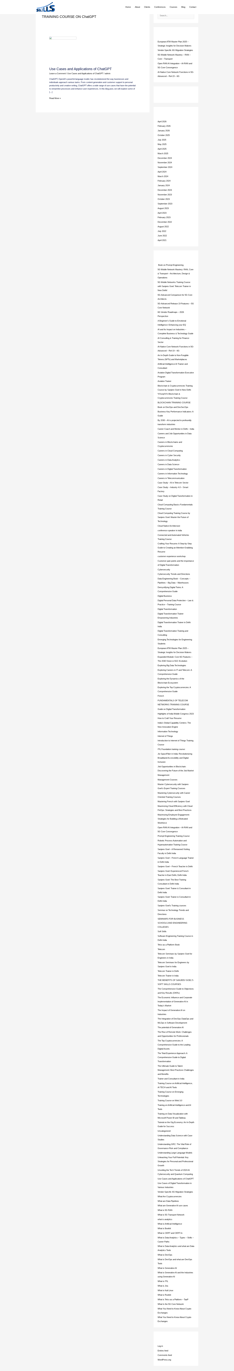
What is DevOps (165, 1255)
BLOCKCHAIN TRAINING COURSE (174, 402)
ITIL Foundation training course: (171, 749)
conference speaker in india (170, 530)
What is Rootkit (164, 1295)
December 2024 (165, 158)
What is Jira (163, 1286)
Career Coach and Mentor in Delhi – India (176, 429)
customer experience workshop (172, 556)
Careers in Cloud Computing (170, 451)
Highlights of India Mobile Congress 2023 (176, 714)
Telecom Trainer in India (168, 976)
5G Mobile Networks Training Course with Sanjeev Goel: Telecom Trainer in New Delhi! (174, 286)
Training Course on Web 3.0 (170, 1100)
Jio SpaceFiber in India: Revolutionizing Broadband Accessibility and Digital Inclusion (175, 758)
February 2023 (164, 217)
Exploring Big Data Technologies (172, 665)
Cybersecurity (164, 569)
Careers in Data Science (168, 464)
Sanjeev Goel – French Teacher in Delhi (175, 866)
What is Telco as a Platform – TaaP (173, 1299)
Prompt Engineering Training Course (174, 836)
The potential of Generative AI (171, 1027)
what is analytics (165, 1219)
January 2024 (164, 185)
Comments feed (165, 1355)
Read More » (55, 98)
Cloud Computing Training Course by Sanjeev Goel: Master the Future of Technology (174, 517)
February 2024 (164, 181)
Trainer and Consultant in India (171, 1079)
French (161, 696)
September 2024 (165, 167)
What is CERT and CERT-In (170, 1233)
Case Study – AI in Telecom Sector (173, 483)
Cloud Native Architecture (169, 526)
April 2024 (162, 172)
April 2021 (162, 240)
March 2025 (163, 153)
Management (163, 775)
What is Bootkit (164, 1228)
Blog (183, 7)
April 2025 (162, 149)
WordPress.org (164, 1360)
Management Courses (167, 779)
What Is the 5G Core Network (171, 1304)
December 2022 (165, 222)
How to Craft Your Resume (169, 718)
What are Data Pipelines (168, 1201)
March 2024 (163, 176)
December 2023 (165, 190)
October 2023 (164, 199)
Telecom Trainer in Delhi (168, 971)
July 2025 (162, 140)
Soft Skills (162, 931)
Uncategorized (164, 1131)
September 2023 (165, 204)
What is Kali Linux (165, 1290)
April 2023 (162, 213)
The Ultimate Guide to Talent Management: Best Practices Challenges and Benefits (176, 1070)
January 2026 (164, 130)
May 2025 (162, 144)
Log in (160, 1346)
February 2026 (164, 126)
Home (128, 7)
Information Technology (168, 731)
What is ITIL (163, 1281)
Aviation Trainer (164, 381)
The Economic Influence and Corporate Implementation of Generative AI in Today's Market (175, 1001)
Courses (173, 7)
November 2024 (165, 162)
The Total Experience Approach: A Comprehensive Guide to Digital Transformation (172, 1057)
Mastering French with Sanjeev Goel (174, 801)
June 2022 (162, 235)
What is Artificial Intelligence (170, 1224)
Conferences (160, 7)
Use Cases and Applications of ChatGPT (80, 69)
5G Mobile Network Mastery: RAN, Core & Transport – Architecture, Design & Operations (175, 273)
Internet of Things (165, 736)
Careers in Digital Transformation (172, 469)
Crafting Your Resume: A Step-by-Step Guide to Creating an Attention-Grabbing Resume (175, 547)
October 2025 (164, 135)
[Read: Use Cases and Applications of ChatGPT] (62, 50)
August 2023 (163, 208)
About (137, 7)
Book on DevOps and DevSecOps (173, 407)
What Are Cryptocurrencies (170, 1196)
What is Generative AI (167, 1268)
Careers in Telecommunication (171, 478)
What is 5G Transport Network (171, 1215)
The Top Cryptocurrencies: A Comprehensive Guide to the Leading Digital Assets (174, 1044)
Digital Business (165, 596)
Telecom (161, 949)
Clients (147, 7)
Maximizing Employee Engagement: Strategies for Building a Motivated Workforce (174, 819)
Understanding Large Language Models (175, 1153)
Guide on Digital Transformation (171, 709)
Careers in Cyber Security (169, 455)
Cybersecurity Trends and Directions (174, 574)
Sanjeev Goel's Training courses (172, 905)
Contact (192, 7)
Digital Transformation (167, 609)
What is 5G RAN (165, 1210)
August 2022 (163, 226)
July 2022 (162, 231)
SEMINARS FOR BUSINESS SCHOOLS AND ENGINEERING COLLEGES (172, 923)
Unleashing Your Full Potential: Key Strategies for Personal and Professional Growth (175, 1161)
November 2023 (165, 194)
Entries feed (163, 1350)
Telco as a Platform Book (169, 945)
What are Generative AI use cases (173, 1205)
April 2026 (162, 121)
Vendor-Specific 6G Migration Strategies (175, 50)
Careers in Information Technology (173, 473)
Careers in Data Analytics (169, 460)
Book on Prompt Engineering (170, 265)
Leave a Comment (57, 73)
